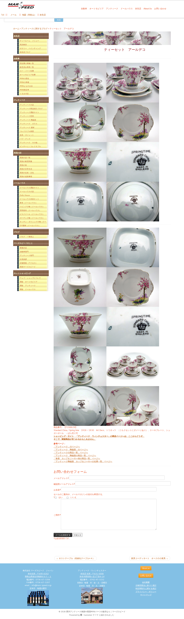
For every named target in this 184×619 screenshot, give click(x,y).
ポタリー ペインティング (30, 48)
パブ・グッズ (25, 139)
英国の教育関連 (26, 161)
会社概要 (146, 582)
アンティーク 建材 (27, 127)
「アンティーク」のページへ (67, 446)
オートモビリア (96, 8)
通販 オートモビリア (28, 282)
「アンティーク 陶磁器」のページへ (71, 449)
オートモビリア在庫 (28, 74)
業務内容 (23, 248)
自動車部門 (24, 251)
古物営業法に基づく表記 (146, 585)
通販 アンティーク (28, 285)
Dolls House (25, 195)
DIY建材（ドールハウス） (30, 225)
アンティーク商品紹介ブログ (31, 108)
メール (13, 14)
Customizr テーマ (91, 615)
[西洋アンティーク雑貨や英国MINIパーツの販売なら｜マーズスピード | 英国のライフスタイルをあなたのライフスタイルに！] (21, 5)
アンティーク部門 (27, 255)
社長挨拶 (23, 259)
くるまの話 (24, 93)
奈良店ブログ (25, 52)
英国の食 (23, 165)
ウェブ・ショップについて (30, 278)
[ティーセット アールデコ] (80, 82)
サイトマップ (146, 594)
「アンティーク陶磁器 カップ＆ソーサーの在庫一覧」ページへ (83, 461)
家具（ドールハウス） (28, 203)
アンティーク (112, 8)
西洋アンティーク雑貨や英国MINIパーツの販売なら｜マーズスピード (95, 611)
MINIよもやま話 (26, 86)
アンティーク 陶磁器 (28, 120)
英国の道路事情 (26, 176)
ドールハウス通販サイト (29, 187)
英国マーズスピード (28, 267)
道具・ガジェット (27, 135)
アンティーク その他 (28, 142)
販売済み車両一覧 (27, 67)
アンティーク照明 (27, 116)
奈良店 (138, 8)
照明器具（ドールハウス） (30, 210)
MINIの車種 (24, 82)
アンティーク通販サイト (29, 112)
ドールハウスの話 (27, 191)
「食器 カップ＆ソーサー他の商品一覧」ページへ (77, 458)
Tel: (3, 14)
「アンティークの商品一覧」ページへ (71, 452)
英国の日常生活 (26, 169)
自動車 (84, 8)
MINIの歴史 (24, 78)
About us (146, 568)
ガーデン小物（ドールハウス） (32, 218)
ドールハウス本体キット (29, 199)
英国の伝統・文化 (27, 172)
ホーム (16, 28)
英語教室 (23, 44)
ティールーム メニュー (29, 41)
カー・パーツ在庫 (27, 71)
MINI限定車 (24, 90)
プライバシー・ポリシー (146, 591)
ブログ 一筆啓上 (27, 236)
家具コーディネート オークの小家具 (149, 558)
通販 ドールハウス (28, 289)
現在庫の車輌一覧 (27, 63)
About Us (148, 8)
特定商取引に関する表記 (146, 588)
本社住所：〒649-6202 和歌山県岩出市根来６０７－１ (38, 575)
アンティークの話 (27, 105)
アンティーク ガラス (28, 123)
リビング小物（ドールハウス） (32, 206)
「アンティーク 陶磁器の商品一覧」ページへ (75, 455)
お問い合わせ (160, 8)
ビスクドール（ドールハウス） (32, 214)
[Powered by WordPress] (81, 614)
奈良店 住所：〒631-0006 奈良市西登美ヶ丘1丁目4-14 (92, 575)
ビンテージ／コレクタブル (30, 146)
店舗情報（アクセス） (28, 263)
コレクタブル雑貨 (27, 131)
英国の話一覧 (25, 157)
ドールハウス (127, 8)
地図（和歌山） (29, 14)
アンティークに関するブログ (34, 28)
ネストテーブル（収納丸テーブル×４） (75, 558)
